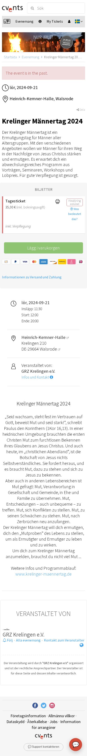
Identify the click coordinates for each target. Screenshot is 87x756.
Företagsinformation (28, 715)
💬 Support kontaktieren (43, 746)
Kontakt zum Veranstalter (64, 640)
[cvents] (12, 8)
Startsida (10, 57)
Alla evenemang (28, 640)
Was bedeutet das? (74, 214)
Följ (9, 640)
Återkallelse (37, 721)
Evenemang (30, 57)
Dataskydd (15, 721)
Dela (82, 110)
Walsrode (49, 349)
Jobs (54, 721)
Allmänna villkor (61, 715)
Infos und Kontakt (35, 377)
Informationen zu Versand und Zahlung (32, 277)
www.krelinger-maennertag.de (43, 574)
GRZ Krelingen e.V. (24, 634)
